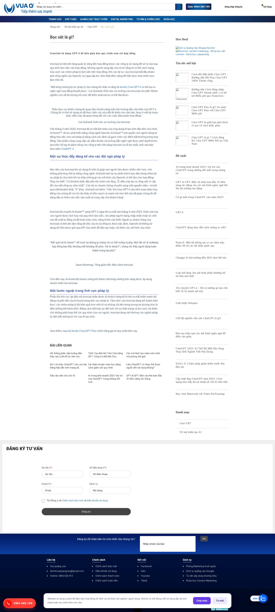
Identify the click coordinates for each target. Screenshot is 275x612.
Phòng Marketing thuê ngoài (201, 566)
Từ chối (220, 600)
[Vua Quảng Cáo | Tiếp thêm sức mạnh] (18, 8)
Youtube (145, 575)
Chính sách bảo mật (73, 500)
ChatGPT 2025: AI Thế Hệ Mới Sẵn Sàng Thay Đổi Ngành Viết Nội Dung (200, 350)
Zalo (143, 571)
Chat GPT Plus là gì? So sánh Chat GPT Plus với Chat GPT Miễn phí (209, 110)
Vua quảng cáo (58, 566)
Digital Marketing (122, 19)
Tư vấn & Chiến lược (148, 19)
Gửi (204, 538)
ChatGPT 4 (67, 149)
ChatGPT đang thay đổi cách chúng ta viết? (201, 227)
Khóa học (169, 19)
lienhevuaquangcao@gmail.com (67, 571)
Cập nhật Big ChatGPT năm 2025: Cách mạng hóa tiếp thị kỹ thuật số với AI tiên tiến (202, 380)
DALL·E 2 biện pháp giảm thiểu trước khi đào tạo (200, 365)
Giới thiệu (71, 19)
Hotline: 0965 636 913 (61, 575)
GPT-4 (179, 212)
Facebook (146, 566)
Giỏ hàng (266, 6)
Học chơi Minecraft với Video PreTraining (200, 393)
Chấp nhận (201, 600)
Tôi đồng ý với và (77, 500)
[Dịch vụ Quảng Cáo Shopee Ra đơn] (202, 48)
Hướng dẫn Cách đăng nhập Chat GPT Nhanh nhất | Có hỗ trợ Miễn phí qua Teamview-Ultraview (201, 94)
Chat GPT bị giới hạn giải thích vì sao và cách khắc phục (210, 124)
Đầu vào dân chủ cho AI (62, 375)
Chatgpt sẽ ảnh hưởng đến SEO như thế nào (201, 257)
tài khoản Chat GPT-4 (129, 87)
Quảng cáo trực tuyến (93, 19)
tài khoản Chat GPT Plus (82, 331)
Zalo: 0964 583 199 (199, 6)
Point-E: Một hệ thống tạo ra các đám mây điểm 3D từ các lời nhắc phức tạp (200, 244)
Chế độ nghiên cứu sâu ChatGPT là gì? (198, 318)
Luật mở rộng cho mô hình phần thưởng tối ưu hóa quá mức (201, 274)
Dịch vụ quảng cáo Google (200, 571)
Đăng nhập (229, 7)
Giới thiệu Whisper (187, 303)
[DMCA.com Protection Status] (219, 609)
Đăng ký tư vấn (24, 448)
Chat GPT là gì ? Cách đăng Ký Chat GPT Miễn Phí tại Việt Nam (210, 140)
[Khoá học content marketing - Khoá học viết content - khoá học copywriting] (202, 53)
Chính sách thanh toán (107, 575)
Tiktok (144, 580)
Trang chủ (55, 19)
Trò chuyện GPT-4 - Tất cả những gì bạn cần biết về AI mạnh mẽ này (202, 289)
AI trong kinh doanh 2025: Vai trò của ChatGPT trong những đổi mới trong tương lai (200, 170)
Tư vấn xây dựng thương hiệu (201, 575)
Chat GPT (92, 26)
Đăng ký (238, 7)
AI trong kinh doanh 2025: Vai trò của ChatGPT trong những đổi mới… (105, 378)
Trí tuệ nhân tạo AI (73, 26)
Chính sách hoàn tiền (106, 580)
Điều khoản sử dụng (97, 500)
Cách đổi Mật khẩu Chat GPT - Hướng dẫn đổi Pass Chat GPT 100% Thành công (210, 77)
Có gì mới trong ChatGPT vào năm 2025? (200, 197)
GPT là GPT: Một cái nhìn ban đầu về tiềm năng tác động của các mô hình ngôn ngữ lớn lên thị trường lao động (202, 185)
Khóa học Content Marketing (201, 580)
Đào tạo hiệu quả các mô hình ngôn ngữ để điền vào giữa (201, 335)
